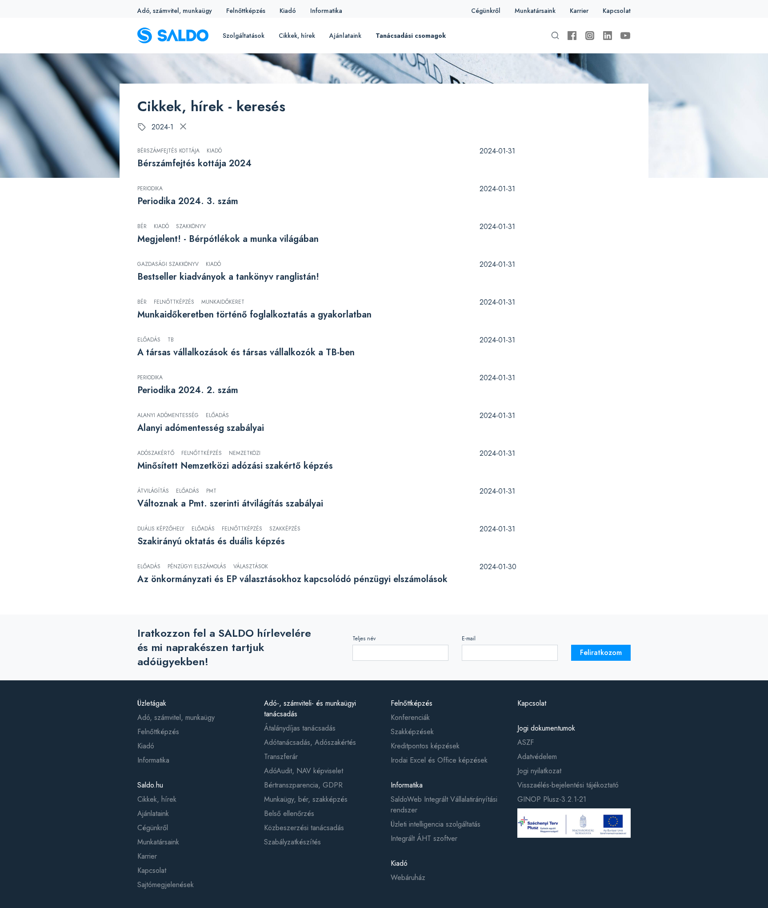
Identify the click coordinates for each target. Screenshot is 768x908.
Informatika (326, 10)
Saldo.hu (150, 785)
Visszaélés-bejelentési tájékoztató (568, 785)
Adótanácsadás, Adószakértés (310, 742)
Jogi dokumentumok (546, 728)
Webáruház (408, 877)
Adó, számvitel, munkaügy (174, 10)
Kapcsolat (617, 10)
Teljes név (364, 639)
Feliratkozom (601, 652)
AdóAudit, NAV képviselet (303, 771)
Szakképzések (412, 732)
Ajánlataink (345, 35)
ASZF (525, 742)
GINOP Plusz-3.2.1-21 (551, 799)
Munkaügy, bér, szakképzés (306, 799)
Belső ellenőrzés (289, 813)
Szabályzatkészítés (292, 842)
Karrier (579, 10)
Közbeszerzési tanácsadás (304, 828)
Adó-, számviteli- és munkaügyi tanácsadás (310, 708)
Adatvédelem (537, 756)
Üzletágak (151, 703)
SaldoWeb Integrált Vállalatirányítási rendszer (444, 804)
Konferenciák (410, 717)
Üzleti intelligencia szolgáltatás (435, 824)
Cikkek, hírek (297, 35)
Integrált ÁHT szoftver (424, 838)
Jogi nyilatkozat (539, 771)
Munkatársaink (535, 10)
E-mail (469, 639)
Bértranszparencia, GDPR (303, 785)
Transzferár (281, 756)
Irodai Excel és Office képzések (439, 760)
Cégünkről (485, 10)
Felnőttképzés (245, 10)
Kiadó (288, 10)
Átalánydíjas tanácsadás (300, 728)
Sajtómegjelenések (165, 885)
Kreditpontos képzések (425, 746)
